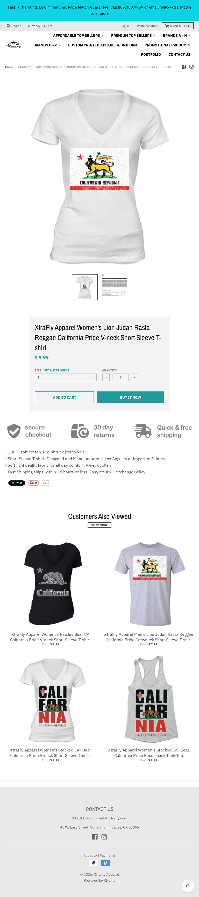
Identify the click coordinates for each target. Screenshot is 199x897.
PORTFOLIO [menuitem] (151, 54)
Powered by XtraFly (99, 880)
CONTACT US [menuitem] (179, 54)
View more (99, 525)
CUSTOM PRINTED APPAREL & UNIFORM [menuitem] (102, 45)
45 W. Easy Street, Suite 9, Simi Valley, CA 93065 (99, 827)
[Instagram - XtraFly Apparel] (191, 66)
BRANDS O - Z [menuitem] (45, 45)
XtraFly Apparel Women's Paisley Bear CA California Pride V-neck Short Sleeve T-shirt (50, 637)
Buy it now (130, 397)
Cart (180, 26)
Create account (146, 26)
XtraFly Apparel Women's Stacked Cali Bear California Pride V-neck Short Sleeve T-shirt (50, 752)
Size (52, 370)
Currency (34, 26)
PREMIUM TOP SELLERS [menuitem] (131, 35)
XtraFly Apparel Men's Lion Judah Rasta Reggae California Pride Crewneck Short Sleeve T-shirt (148, 637)
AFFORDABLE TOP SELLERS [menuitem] (76, 35)
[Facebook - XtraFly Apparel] (183, 66)
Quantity (109, 370)
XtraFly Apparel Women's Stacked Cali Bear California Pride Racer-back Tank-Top (148, 752)
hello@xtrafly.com (112, 818)
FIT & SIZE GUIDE (56, 370)
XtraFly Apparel (106, 874)
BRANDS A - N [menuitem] (175, 35)
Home (9, 67)
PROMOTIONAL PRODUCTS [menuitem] (167, 45)
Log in (125, 26)
